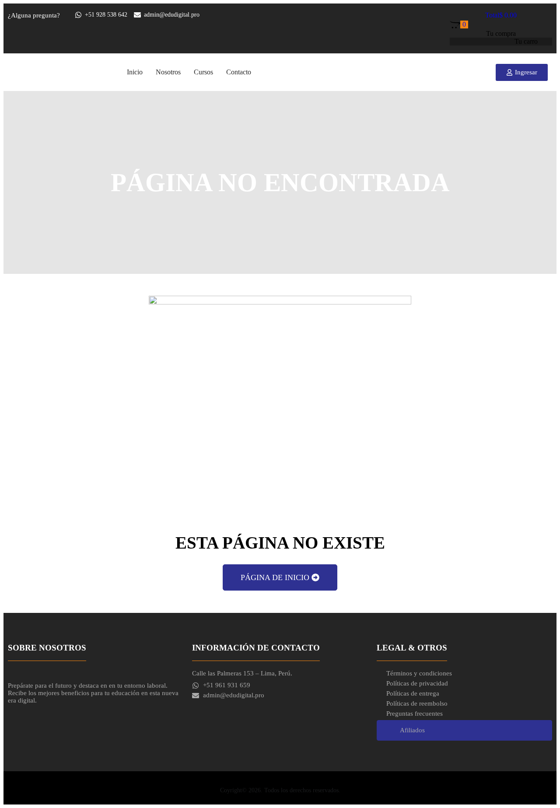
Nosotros (168, 72)
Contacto (238, 72)
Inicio (135, 72)
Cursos (203, 72)
